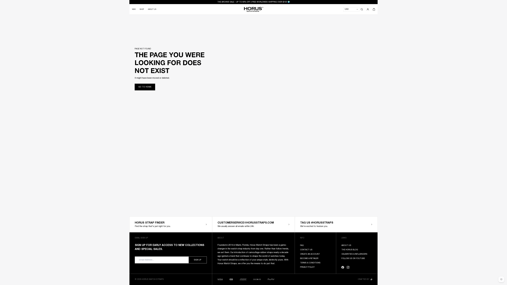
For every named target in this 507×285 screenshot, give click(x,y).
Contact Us (306, 250)
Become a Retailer (309, 258)
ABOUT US (152, 9)
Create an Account (310, 254)
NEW (134, 9)
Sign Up (197, 260)
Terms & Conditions (310, 263)
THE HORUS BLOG (349, 250)
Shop (142, 9)
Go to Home (145, 87)
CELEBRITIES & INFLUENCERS (354, 254)
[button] (362, 9)
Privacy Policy (307, 267)
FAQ (302, 245)
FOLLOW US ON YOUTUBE (353, 258)
